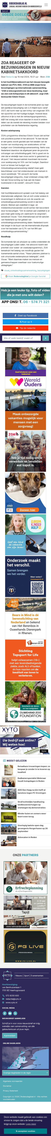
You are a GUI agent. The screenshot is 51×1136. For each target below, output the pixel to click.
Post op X (27, 321)
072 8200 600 (12, 995)
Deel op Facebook (27, 315)
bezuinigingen (43, 270)
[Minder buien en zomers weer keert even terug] (9, 817)
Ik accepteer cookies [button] (25, 1131)
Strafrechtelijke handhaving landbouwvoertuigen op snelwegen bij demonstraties (32, 805)
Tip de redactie (27, 328)
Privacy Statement (10, 1091)
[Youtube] (10, 1013)
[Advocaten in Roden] (9, 841)
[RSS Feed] (15, 1013)
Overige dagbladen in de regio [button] (17, 1073)
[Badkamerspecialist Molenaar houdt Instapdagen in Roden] (9, 782)
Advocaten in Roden (27, 837)
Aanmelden (9, 1035)
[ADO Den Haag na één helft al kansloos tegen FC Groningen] (9, 793)
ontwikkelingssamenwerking (23, 270)
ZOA (48, 77)
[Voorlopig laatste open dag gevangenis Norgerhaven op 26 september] (9, 829)
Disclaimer (7, 1086)
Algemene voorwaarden (12, 1081)
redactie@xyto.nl (13, 999)
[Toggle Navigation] (46, 5)
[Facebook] (4, 1013)
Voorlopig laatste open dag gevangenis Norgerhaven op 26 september (33, 828)
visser (6, 270)
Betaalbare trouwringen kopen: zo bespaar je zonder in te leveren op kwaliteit (34, 769)
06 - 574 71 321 (36, 302)
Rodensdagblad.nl (18, 3)
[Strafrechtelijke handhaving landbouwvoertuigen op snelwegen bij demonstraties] (9, 805)
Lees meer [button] (31, 1124)
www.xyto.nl (11, 1002)
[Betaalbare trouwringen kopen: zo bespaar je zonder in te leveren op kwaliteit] (9, 770)
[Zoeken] (45, 338)
